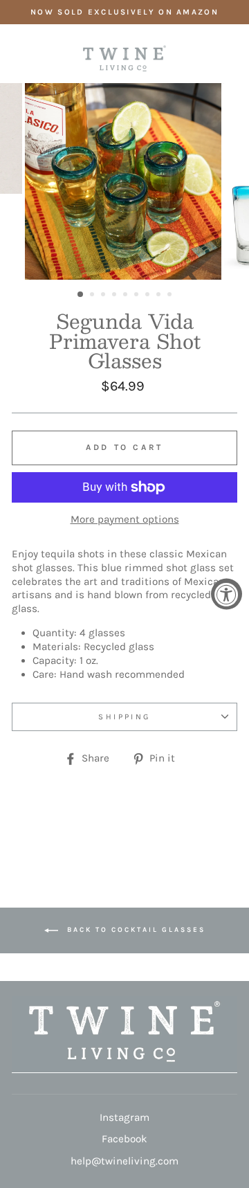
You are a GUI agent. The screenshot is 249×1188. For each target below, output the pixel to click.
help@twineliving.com (124, 1161)
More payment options (125, 519)
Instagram (124, 1117)
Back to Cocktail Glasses (134, 930)
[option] (124, 12)
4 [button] (115, 295)
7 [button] (148, 295)
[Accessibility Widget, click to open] (226, 594)
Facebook (124, 1139)
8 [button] (159, 295)
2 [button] (93, 295)
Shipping (124, 716)
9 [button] (170, 295)
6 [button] (137, 295)
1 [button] (80, 294)
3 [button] (104, 295)
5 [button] (126, 295)
